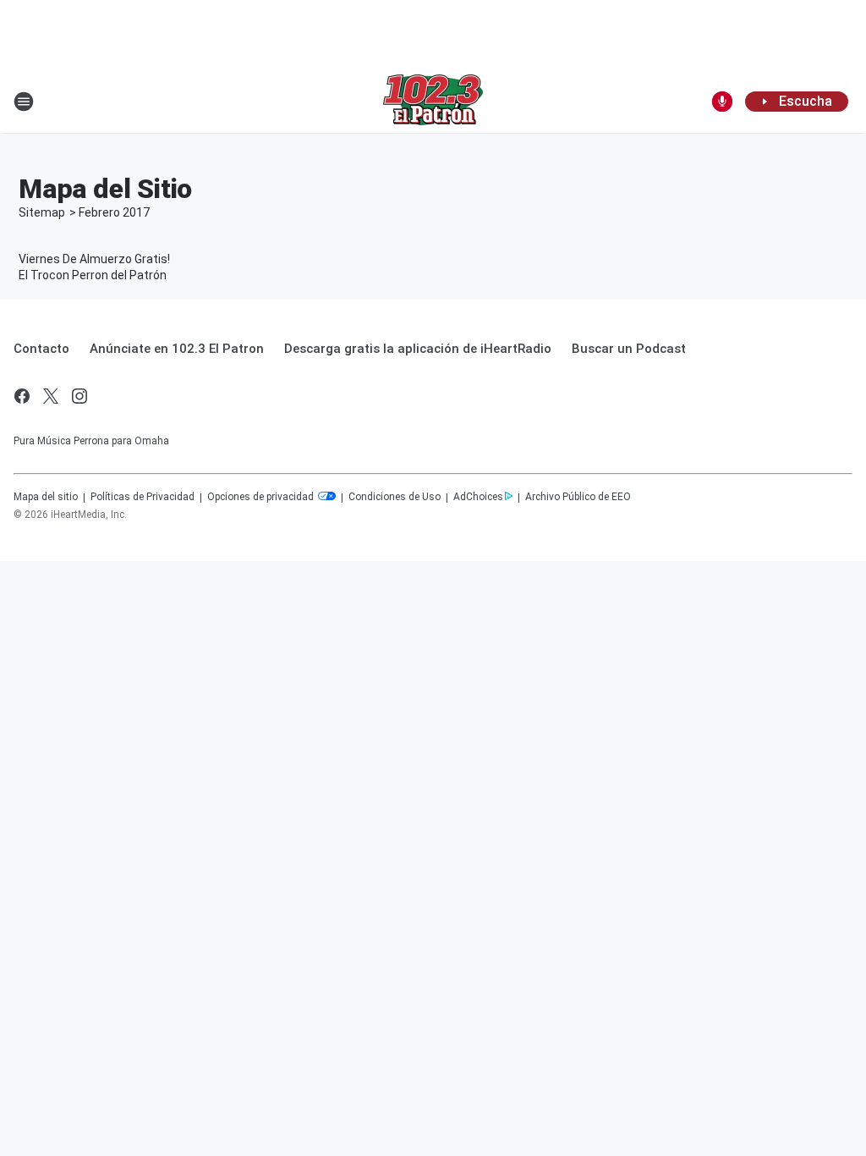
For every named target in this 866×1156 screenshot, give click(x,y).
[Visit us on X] (51, 396)
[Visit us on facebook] (22, 396)
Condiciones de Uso (394, 497)
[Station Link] (433, 101)
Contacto (41, 348)
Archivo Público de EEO (578, 497)
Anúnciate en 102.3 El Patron (177, 348)
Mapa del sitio (46, 497)
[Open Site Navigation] (24, 101)
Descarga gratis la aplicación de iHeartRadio (417, 348)
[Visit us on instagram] (79, 396)
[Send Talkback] (722, 101)
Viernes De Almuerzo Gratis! (94, 259)
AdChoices (478, 497)
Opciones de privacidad (261, 497)
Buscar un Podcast (629, 348)
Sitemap (42, 212)
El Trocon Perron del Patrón (93, 275)
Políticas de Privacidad (142, 497)
